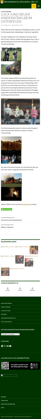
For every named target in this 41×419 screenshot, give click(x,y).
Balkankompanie (6, 303)
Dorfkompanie (6, 11)
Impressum (4, 400)
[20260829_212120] (5, 272)
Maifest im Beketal (7, 226)
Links (2, 407)
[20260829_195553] (19, 259)
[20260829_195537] (31, 256)
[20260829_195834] (7, 256)
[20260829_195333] (22, 247)
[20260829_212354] (7, 247)
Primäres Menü (38, 6)
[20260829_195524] (17, 268)
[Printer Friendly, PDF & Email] (6, 209)
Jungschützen (5, 310)
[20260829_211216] (34, 250)
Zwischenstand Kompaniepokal (11, 219)
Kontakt (3, 397)
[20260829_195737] (29, 262)
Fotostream (26, 204)
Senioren (4, 314)
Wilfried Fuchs (18, 25)
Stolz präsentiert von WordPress (23, 416)
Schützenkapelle (6, 321)
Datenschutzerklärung (8, 404)
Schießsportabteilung (8, 318)
